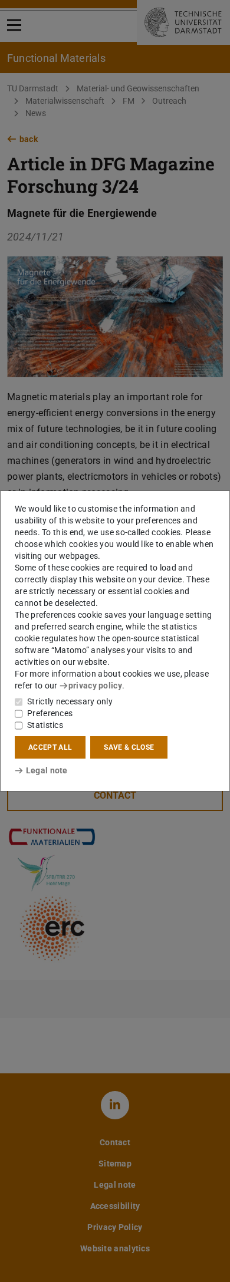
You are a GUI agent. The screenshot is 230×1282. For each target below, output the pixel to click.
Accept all (50, 747)
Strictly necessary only (70, 701)
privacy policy (95, 685)
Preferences (50, 713)
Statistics (45, 725)
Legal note (47, 770)
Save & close (129, 747)
